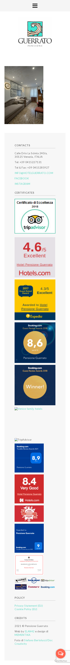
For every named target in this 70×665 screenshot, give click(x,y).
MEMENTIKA (23, 634)
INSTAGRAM (22, 183)
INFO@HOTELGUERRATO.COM (34, 173)
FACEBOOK (22, 178)
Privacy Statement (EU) (29, 605)
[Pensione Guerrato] (35, 34)
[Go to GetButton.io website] (60, 661)
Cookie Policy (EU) (26, 609)
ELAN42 (30, 631)
